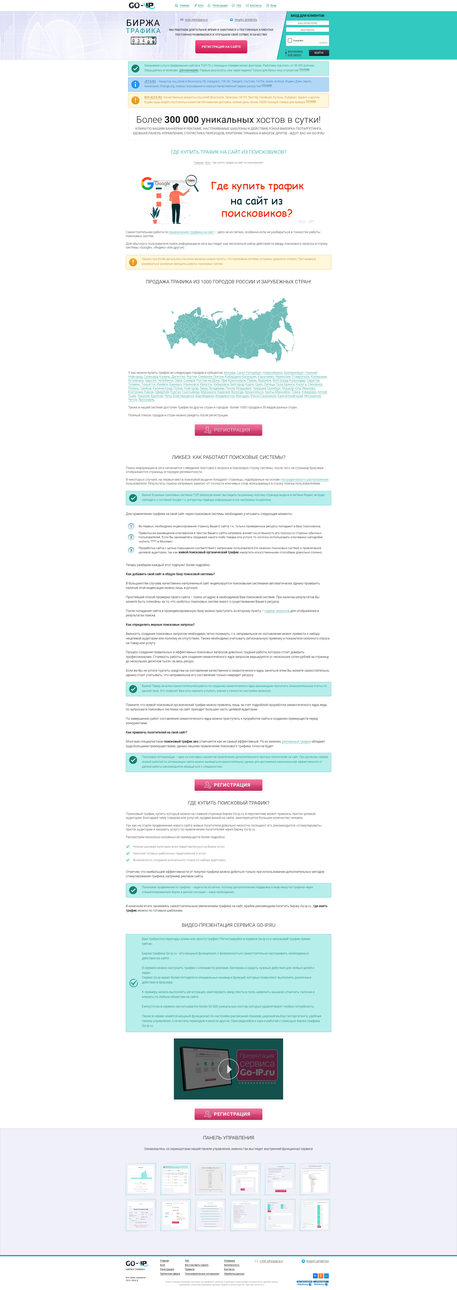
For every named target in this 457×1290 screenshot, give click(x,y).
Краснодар (297, 380)
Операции (229, 1260)
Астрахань (136, 380)
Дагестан (178, 376)
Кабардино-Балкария (241, 376)
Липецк (269, 384)
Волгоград (280, 380)
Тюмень (134, 384)
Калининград (162, 388)
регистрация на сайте (221, 47)
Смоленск (315, 384)
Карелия (223, 392)
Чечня (132, 399)
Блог (201, 5)
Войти (319, 52)
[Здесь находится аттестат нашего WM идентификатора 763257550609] (304, 1283)
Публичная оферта (170, 1273)
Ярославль (147, 399)
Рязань (133, 388)
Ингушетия (312, 396)
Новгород (191, 388)
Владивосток (225, 396)
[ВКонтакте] (315, 1275)
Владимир (216, 388)
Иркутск (206, 384)
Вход (273, 5)
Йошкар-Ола (291, 388)
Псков (178, 388)
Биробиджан (204, 396)
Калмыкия (319, 376)
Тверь (203, 388)
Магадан (242, 396)
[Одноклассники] (320, 1275)
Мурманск (208, 392)
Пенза (230, 388)
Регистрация (220, 5)
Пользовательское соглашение (202, 1273)
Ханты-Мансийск (277, 392)
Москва (229, 372)
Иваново (308, 388)
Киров (149, 392)
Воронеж (264, 380)
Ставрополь (301, 376)
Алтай (322, 392)
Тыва (132, 396)
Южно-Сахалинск (263, 396)
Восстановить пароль (197, 1264)
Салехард (151, 376)
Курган (175, 392)
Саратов (313, 380)
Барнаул (175, 384)
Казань (164, 376)
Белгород (237, 384)
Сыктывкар (190, 392)
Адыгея (150, 380)
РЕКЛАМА (304, 69)
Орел (259, 384)
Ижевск (162, 384)
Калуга (301, 384)
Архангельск (254, 392)
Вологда (237, 392)
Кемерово (309, 392)
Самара (189, 380)
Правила (189, 1269)
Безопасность (231, 1264)
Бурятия (157, 396)
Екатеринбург (294, 372)
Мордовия (243, 388)
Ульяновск (191, 384)
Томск (295, 392)
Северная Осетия (211, 376)
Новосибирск (273, 372)
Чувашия (259, 388)
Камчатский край (290, 396)
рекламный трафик (296, 741)
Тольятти (148, 384)
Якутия (192, 376)
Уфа (224, 380)
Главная (184, 5)
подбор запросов (277, 611)
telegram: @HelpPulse (246, 19)
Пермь (252, 380)
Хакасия (143, 396)
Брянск (289, 384)
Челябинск (165, 380)
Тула (279, 384)
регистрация (232, 430)
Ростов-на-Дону (208, 380)
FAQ (239, 5)
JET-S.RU (150, 81)
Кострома (135, 392)
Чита (168, 396)
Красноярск (237, 380)
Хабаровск (221, 384)
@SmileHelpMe (189, 70)
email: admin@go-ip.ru (196, 19)
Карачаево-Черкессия (274, 376)
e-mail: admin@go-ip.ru (271, 1260)
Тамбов (145, 388)
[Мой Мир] (326, 1275)
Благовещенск (183, 396)
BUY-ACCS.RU (153, 97)
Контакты (256, 5)
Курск (249, 384)
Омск (178, 380)
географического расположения (304, 479)
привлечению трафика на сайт (191, 232)
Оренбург (274, 388)
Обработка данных (234, 1273)
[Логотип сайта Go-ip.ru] (142, 5)
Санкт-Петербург (249, 372)
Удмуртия (162, 392)
